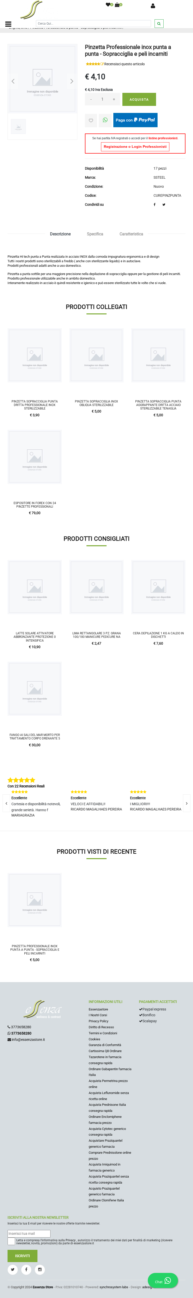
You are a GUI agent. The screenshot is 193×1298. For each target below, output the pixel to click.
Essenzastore (98, 1009)
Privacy (71, 1240)
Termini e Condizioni (103, 1033)
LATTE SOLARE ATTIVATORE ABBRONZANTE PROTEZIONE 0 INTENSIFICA (35, 637)
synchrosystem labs (114, 1287)
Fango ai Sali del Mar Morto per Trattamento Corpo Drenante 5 (35, 736)
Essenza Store (43, 1287)
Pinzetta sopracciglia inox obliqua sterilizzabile (96, 403)
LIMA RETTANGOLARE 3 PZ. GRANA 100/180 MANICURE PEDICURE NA (96, 635)
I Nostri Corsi (98, 1015)
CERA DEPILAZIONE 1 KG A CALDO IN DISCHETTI (158, 635)
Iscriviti (22, 1256)
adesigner (149, 1287)
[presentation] (186, 803)
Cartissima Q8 (99, 1051)
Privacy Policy (98, 1021)
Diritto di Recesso (101, 1027)
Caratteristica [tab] (131, 234)
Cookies (94, 1039)
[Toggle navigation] (8, 24)
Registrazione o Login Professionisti (135, 147)
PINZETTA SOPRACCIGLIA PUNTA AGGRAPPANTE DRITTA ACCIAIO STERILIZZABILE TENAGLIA (158, 405)
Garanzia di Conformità (105, 1045)
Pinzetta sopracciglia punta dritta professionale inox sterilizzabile (35, 405)
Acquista (139, 99)
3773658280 (21, 1027)
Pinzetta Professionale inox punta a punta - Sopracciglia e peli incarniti (34, 949)
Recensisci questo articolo (124, 64)
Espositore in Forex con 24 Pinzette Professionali (35, 504)
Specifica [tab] (95, 234)
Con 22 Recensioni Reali (26, 786)
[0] (108, 5)
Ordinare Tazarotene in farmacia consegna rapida (105, 1057)
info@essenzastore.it (28, 1040)
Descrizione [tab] (60, 234)
